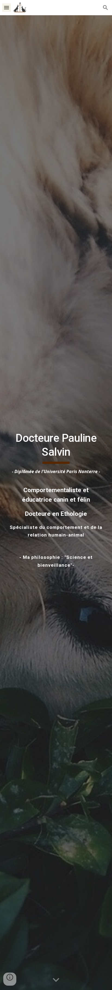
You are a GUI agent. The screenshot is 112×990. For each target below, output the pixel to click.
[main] (56, 502)
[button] (6, 7)
